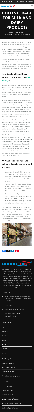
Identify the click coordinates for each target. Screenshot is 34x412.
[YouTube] (11, 2)
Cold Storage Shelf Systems (10, 399)
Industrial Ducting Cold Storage (12, 403)
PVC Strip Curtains (8, 386)
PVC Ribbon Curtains (8, 367)
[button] (32, 6)
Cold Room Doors (7, 390)
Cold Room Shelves (8, 372)
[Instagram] (7, 2)
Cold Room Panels (7, 395)
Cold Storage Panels (8, 359)
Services (4, 336)
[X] (9, 2)
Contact (4, 348)
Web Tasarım (14, 408)
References (5, 344)
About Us (5, 331)
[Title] (5, 2)
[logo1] (8, 6)
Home (4, 327)
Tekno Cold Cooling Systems (11, 376)
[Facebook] (2, 2)
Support (4, 340)
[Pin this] (17, 251)
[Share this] (4, 251)
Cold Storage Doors (8, 363)
